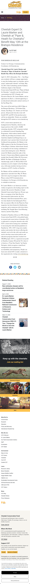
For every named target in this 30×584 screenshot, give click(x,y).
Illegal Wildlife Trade (6, 475)
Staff (2, 442)
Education (3, 424)
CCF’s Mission (5, 435)
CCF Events (4, 455)
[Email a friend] (19, 267)
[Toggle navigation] (2, 12)
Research (3, 422)
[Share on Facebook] (10, 267)
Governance (4, 444)
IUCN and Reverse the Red (8, 482)
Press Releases (5, 498)
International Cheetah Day (7, 429)
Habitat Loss (4, 478)
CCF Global (4, 446)
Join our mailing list (15, 362)
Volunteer (15, 395)
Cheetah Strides (5, 496)
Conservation (4, 419)
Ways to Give (4, 453)
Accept (15, 572)
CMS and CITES (5, 485)
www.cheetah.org (23, 254)
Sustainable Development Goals (9, 480)
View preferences (15, 580)
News (2, 17)
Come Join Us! (5, 524)
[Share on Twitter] (15, 267)
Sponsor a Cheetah (12, 552)
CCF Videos (4, 487)
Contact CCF (4, 462)
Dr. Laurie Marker (5, 437)
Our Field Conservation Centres (9, 439)
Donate (26, 12)
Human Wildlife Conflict (7, 473)
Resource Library (15, 380)
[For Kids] (19, 12)
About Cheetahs (5, 471)
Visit (15, 410)
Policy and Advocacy (6, 426)
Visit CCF (3, 460)
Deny (15, 576)
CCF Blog (9, 17)
